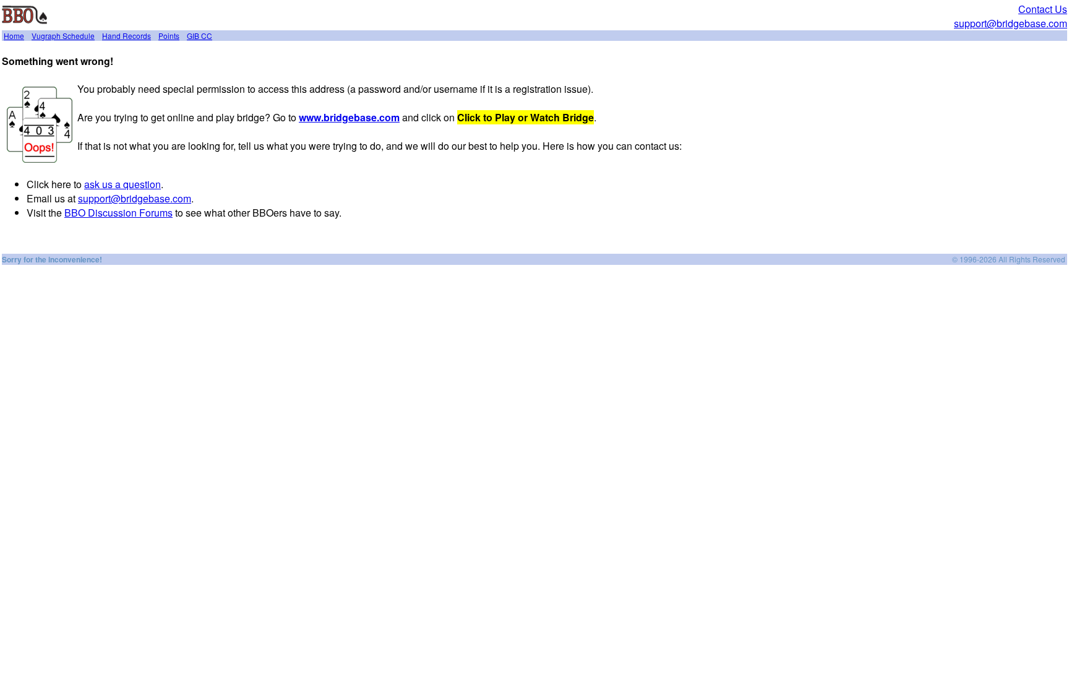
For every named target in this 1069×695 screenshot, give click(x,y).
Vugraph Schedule (63, 35)
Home (14, 35)
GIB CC (199, 35)
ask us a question (122, 184)
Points (168, 35)
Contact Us (1042, 9)
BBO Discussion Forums (118, 212)
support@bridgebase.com (1010, 23)
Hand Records (126, 35)
